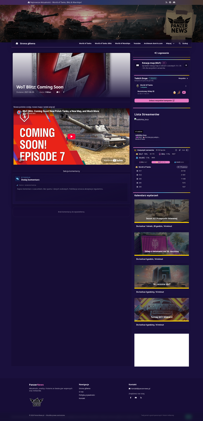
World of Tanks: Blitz (103, 43)
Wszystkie (182, 78)
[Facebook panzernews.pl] (170, 2)
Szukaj (185, 43)
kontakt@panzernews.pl (140, 388)
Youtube (137, 43)
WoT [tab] (161, 162)
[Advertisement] (161, 350)
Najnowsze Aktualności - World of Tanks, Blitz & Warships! (56, 2)
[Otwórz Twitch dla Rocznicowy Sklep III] (184, 92)
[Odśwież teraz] (180, 150)
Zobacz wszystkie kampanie (160, 100)
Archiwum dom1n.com (153, 43)
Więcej (168, 43)
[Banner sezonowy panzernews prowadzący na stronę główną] (101, 23)
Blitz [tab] (144, 162)
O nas (81, 392)
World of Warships (122, 43)
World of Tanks (85, 43)
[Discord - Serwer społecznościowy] (174, 2)
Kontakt (82, 398)
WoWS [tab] (180, 162)
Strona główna (27, 43)
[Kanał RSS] (166, 2)
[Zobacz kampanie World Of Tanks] (185, 86)
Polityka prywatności (87, 395)
